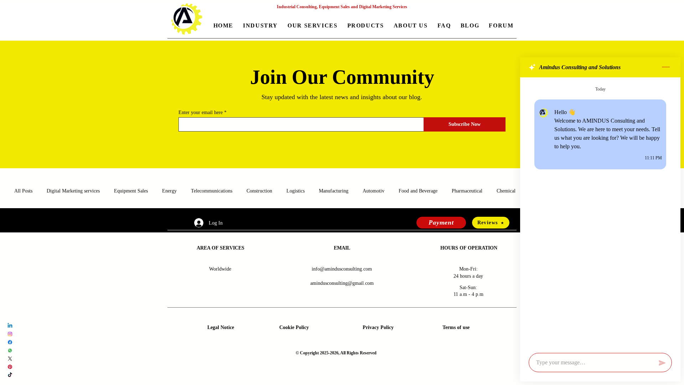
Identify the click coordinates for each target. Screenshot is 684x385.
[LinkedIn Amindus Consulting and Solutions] (10, 326)
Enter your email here (200, 112)
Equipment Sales (131, 191)
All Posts (23, 191)
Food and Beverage (418, 191)
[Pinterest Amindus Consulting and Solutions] (10, 367)
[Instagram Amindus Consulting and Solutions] (10, 334)
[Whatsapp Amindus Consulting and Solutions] (10, 350)
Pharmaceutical (467, 191)
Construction (259, 191)
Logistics (295, 191)
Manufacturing (333, 191)
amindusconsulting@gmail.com (342, 283)
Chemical (506, 191)
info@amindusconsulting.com (342, 269)
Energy (169, 191)
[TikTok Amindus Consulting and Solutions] (10, 375)
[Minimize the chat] (666, 67)
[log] (600, 213)
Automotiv (373, 191)
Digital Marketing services (73, 191)
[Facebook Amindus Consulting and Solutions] (10, 342)
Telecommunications (211, 191)
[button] (260, 26)
